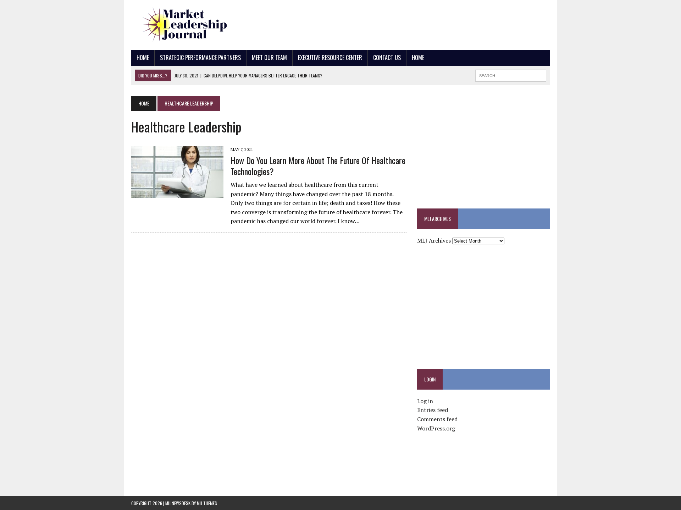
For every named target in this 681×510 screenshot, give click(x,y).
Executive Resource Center (330, 57)
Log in (425, 401)
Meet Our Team (269, 57)
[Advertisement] (421, 23)
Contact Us (387, 57)
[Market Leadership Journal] (197, 25)
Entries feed (432, 410)
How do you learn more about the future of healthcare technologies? (318, 166)
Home (143, 57)
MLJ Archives (434, 240)
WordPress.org (436, 428)
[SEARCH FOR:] (510, 74)
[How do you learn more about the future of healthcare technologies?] (177, 193)
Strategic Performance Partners (200, 57)
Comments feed (437, 419)
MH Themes (207, 503)
